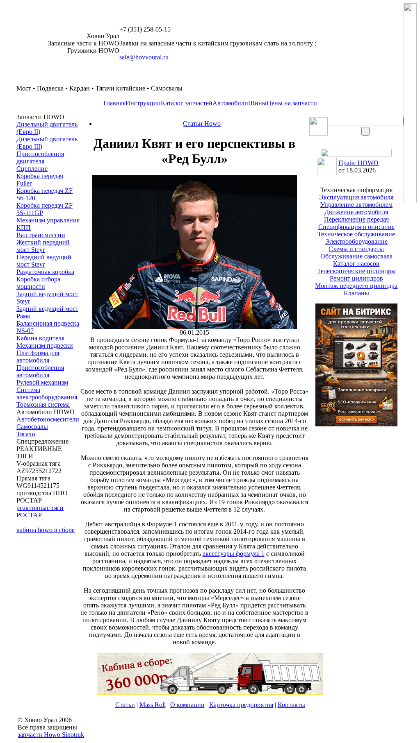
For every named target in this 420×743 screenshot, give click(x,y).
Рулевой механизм (42, 382)
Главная (114, 103)
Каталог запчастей (186, 103)
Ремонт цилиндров (356, 278)
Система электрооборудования (46, 393)
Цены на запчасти (292, 103)
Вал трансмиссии (40, 234)
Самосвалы (32, 426)
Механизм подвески (44, 345)
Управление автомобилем (356, 204)
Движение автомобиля (356, 211)
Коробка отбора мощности (38, 283)
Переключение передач (356, 219)
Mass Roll (152, 704)
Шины (257, 103)
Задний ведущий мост (47, 308)
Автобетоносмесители (47, 419)
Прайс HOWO (358, 162)
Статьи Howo (202, 123)
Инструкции (143, 103)
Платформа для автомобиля (37, 356)
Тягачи (25, 433)
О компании (187, 704)
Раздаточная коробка (45, 271)
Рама (23, 316)
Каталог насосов (356, 263)
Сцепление (32, 168)
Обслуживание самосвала (356, 256)
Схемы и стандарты (356, 248)
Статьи (125, 704)
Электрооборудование (356, 241)
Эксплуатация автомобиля (356, 197)
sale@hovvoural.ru (144, 57)
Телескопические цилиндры (356, 270)
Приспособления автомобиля (40, 371)
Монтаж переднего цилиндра (356, 285)
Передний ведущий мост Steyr (43, 261)
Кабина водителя (40, 338)
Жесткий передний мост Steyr (43, 246)
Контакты (291, 704)
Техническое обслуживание (356, 234)
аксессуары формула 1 (234, 553)
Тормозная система (43, 404)
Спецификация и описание (356, 226)
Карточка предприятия (241, 704)
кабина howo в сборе (45, 529)
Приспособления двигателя (40, 157)
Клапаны (356, 293)
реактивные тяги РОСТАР (40, 511)
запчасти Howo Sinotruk (51, 734)
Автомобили (230, 103)
